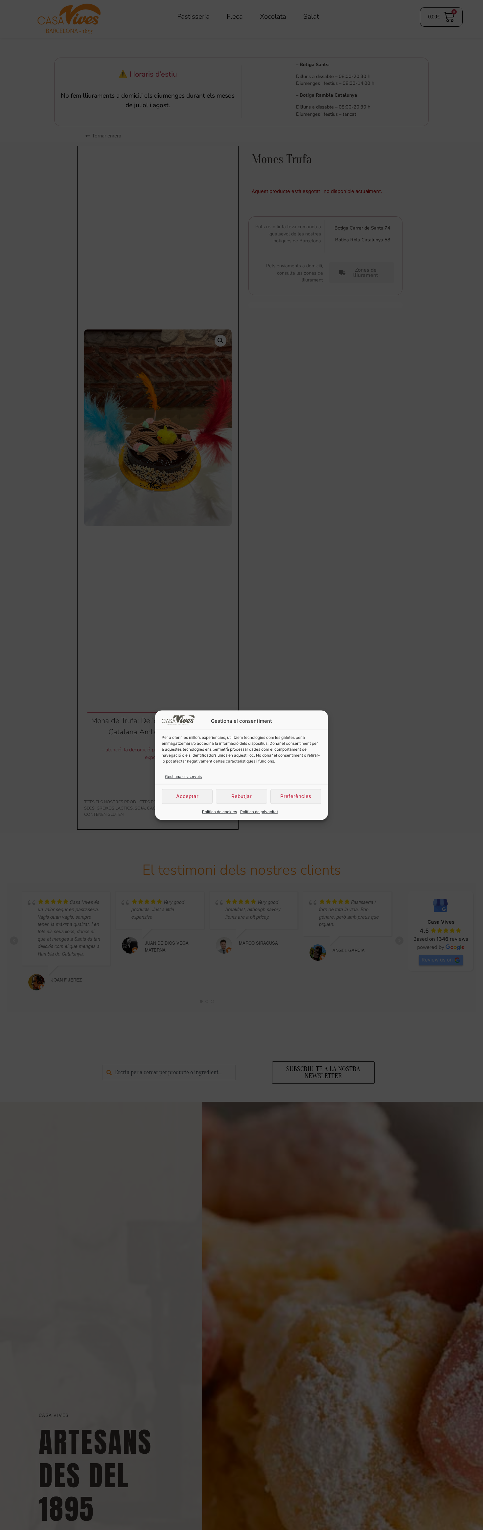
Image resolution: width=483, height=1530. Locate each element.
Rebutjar (241, 796)
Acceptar (187, 796)
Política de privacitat (259, 811)
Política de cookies (219, 811)
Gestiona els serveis (183, 776)
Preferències (295, 796)
